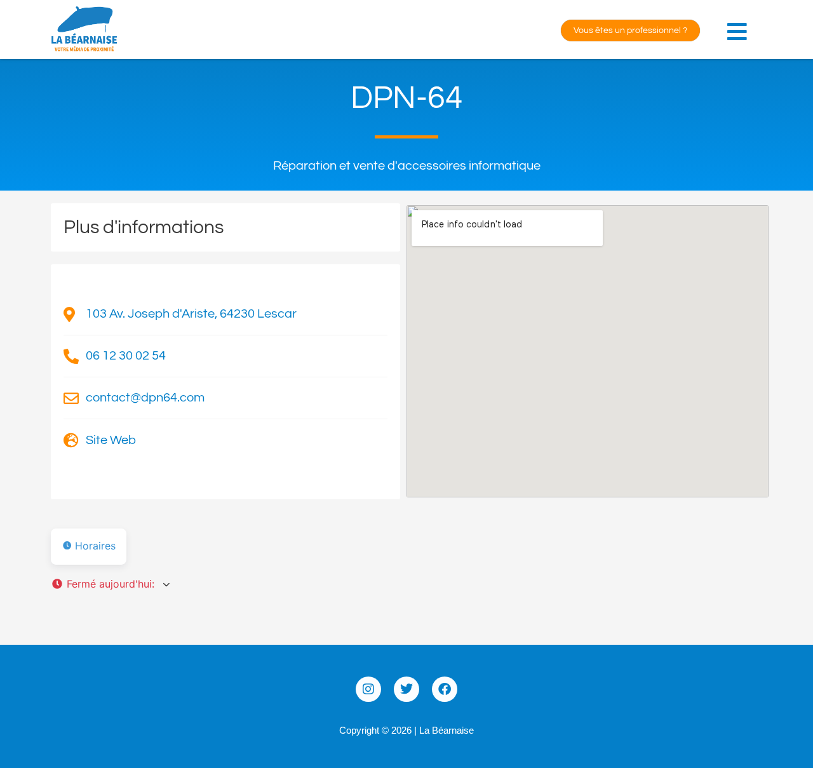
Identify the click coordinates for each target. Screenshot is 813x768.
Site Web (111, 440)
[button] (740, 24)
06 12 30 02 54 (126, 355)
